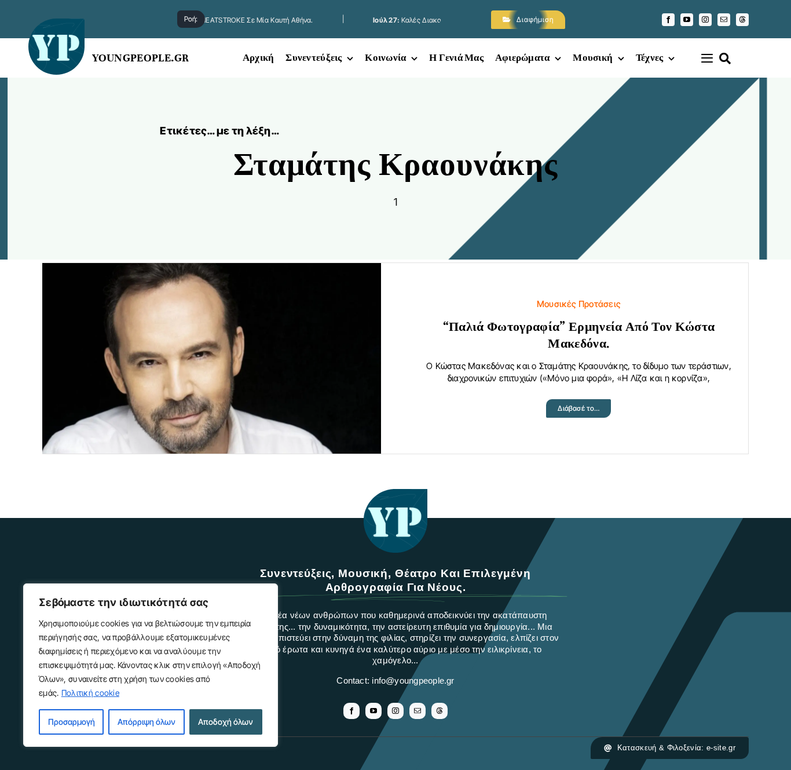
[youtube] (686, 19)
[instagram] (705, 19)
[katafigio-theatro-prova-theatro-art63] (395, 494)
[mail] (723, 19)
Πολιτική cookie (90, 693)
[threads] (742, 19)
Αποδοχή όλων (225, 722)
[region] (150, 665)
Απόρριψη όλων (146, 722)
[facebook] (668, 19)
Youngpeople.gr (140, 57)
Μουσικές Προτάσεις (579, 303)
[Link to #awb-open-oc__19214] (707, 58)
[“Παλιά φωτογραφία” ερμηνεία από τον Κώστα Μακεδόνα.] (211, 272)
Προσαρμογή (71, 722)
